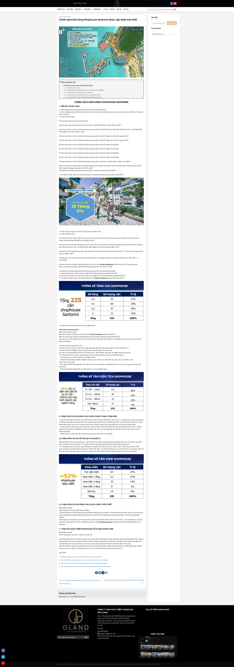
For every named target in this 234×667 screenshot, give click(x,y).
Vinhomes (87, 9)
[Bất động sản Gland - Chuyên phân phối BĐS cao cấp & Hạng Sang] (117, 3)
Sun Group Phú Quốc (65, 16)
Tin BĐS (112, 9)
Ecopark (78, 9)
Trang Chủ (61, 9)
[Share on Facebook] (96, 572)
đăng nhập (70, 596)
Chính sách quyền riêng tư (150, 664)
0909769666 (103, 631)
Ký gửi (106, 9)
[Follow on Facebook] (171, 3)
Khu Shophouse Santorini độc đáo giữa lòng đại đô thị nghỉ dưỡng (84, 563)
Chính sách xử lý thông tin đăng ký (97, 664)
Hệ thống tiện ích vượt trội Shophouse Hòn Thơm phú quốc (81, 557)
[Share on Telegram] (106, 572)
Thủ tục (119, 9)
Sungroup (97, 9)
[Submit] (175, 9)
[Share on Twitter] (99, 572)
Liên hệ (125, 9)
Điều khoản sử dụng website (118, 664)
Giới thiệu (69, 9)
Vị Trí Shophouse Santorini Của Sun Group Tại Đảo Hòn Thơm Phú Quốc (86, 566)
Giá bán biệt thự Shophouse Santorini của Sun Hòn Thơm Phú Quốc (84, 560)
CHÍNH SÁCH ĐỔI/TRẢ (135, 664)
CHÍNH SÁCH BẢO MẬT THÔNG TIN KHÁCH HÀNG (70, 664)
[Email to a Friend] (102, 572)
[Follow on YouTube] (175, 3)
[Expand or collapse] (141, 82)
